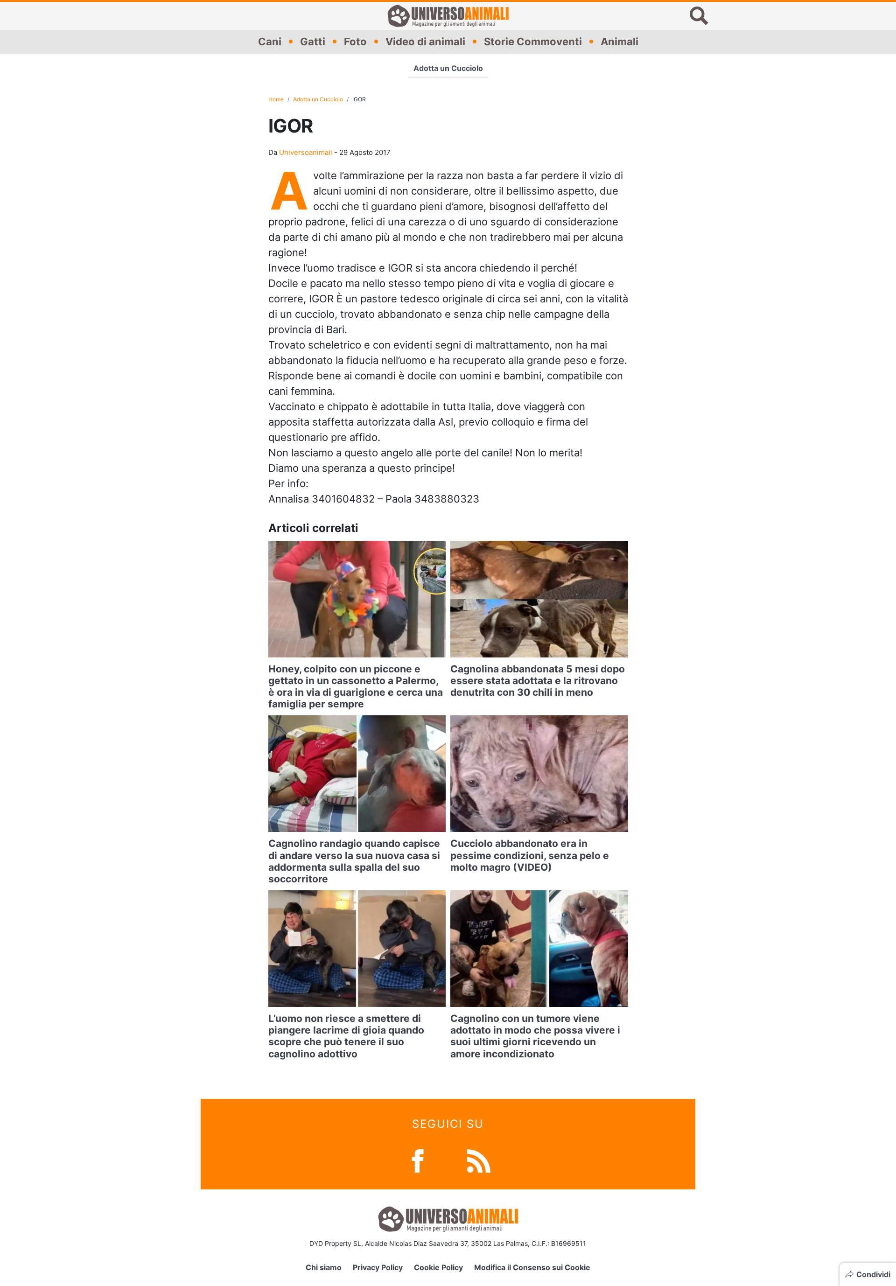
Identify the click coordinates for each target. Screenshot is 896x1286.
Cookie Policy (438, 1267)
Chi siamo (324, 1267)
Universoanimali (305, 152)
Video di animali (425, 41)
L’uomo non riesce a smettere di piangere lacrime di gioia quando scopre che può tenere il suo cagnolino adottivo (346, 1036)
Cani (269, 41)
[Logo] (448, 16)
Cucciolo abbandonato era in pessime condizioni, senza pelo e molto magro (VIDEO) (529, 855)
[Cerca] (699, 16)
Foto (355, 41)
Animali (619, 41)
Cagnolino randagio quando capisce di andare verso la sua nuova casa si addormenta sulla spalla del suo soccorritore (354, 861)
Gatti (312, 41)
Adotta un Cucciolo (448, 68)
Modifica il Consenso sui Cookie (532, 1267)
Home (276, 99)
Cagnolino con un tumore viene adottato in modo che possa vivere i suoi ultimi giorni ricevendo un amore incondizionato (535, 1036)
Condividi (873, 1274)
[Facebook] (417, 1160)
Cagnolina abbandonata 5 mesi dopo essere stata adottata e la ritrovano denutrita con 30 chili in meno (537, 680)
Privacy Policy (378, 1267)
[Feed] (478, 1160)
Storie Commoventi (533, 41)
